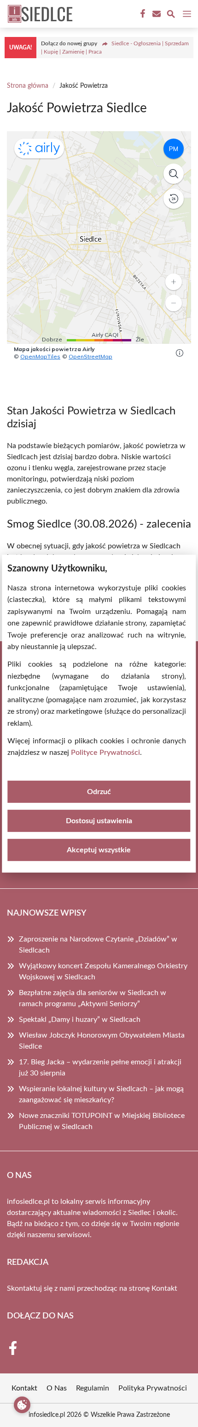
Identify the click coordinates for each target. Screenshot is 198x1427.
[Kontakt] (156, 14)
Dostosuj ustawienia (99, 821)
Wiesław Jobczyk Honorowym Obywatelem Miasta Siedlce (102, 1041)
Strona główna (27, 86)
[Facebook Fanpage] (142, 14)
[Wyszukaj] (171, 15)
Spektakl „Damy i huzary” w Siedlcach (79, 1019)
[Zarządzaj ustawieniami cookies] (22, 1405)
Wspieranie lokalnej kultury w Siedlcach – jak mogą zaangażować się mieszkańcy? (101, 1094)
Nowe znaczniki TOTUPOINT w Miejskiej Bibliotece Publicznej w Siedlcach (102, 1121)
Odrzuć (99, 791)
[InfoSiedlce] (39, 14)
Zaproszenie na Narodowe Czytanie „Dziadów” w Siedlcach (98, 944)
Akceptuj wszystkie (99, 850)
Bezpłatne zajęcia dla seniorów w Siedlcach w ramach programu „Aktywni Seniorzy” (92, 998)
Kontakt (164, 1288)
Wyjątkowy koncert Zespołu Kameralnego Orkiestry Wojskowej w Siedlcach (103, 971)
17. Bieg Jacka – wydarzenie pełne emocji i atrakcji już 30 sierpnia (100, 1067)
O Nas (57, 1388)
